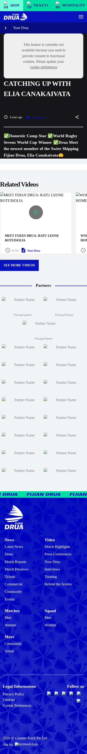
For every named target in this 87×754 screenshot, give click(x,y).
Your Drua (21, 28)
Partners (43, 285)
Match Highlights (57, 547)
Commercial (14, 584)
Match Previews (16, 569)
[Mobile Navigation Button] (81, 16)
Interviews (52, 569)
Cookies (9, 700)
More (9, 636)
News (9, 539)
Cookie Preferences (17, 705)
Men (8, 618)
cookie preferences (43, 67)
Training (51, 577)
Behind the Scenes (58, 584)
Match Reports (15, 562)
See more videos (19, 265)
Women (10, 625)
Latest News (14, 547)
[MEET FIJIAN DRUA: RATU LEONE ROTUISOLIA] (36, 223)
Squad (50, 610)
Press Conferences (58, 554)
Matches (12, 610)
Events (10, 599)
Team (9, 554)
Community (13, 592)
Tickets (10, 577)
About (9, 651)
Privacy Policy (13, 694)
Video (50, 539)
